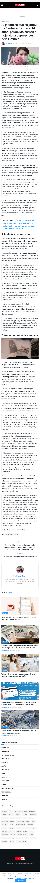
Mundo (4, 777)
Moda (3, 773)
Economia (5, 751)
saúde (4, 838)
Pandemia (5, 834)
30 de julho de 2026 (16, 678)
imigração (11, 828)
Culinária (5, 747)
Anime (4, 814)
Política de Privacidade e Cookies (23, 878)
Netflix (25, 831)
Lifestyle (5, 770)
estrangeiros (20, 821)
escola (12, 821)
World (4, 799)
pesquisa (13, 834)
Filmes (33, 821)
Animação (32, 811)
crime (19, 818)
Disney (31, 818)
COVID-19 (5, 818)
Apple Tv (10, 814)
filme (27, 821)
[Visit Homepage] (20, 5)
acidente (4, 811)
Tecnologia (6, 792)
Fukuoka (4, 824)
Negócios (5, 781)
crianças (13, 818)
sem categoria (7, 788)
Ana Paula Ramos (12, 43)
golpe (11, 824)
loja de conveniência (8, 831)
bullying (18, 814)
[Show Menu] (2, 5)
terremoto (33, 838)
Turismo (4, 795)
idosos (4, 828)
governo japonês (20, 824)
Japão (8, 21)
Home (3, 21)
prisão (31, 834)
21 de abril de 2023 (26, 43)
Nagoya (19, 831)
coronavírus (33, 814)
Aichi (11, 811)
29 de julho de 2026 (16, 707)
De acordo (20, 880)
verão (24, 841)
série (18, 838)
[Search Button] (38, 5)
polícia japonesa (22, 834)
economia (5, 821)
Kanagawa (33, 828)
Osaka (31, 831)
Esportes (5, 758)
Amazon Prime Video (21, 811)
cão (25, 818)
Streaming (11, 838)
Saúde (3, 784)
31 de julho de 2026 (16, 622)
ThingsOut (6, 622)
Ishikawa (19, 828)
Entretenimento (7, 755)
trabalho (4, 841)
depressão (9, 534)
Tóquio (19, 841)
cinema (25, 814)
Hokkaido (30, 824)
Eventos (4, 762)
